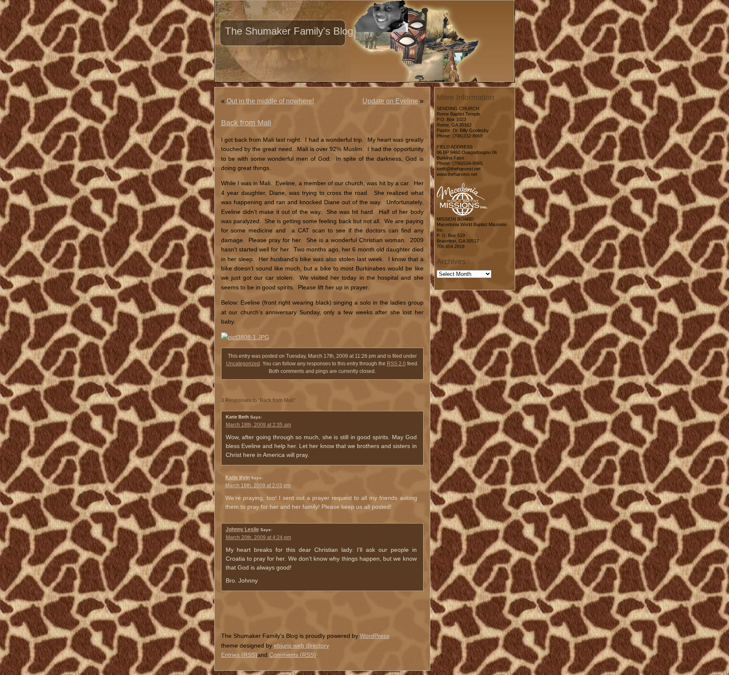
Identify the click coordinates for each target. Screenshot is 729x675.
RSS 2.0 (396, 364)
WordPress (374, 635)
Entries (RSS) (239, 654)
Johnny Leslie (242, 529)
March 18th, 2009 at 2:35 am (258, 425)
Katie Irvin (237, 478)
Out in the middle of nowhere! (270, 101)
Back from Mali (246, 123)
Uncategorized (243, 364)
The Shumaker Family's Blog (289, 31)
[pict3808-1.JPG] (245, 337)
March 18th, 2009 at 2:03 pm (258, 486)
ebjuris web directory (301, 645)
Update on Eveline (390, 101)
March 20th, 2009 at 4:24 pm (258, 537)
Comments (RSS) (292, 654)
